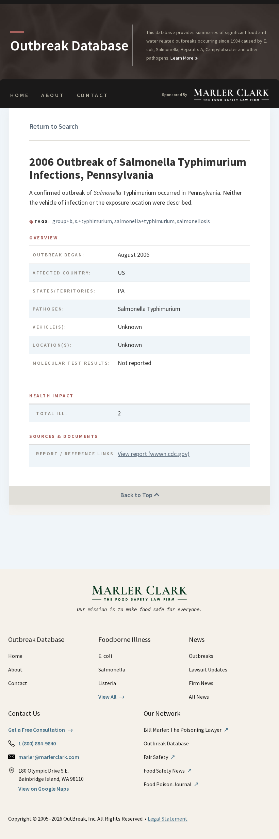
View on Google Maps (43, 788)
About (52, 95)
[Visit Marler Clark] (139, 593)
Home (19, 95)
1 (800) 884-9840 (37, 743)
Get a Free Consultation (40, 729)
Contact (93, 95)
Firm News (201, 683)
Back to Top (137, 495)
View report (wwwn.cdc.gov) (154, 454)
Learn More (181, 58)
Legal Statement (167, 818)
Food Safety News (168, 770)
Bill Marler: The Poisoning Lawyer (186, 729)
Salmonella (111, 669)
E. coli (105, 655)
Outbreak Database (166, 743)
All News (199, 696)
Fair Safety (159, 757)
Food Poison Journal (171, 784)
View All (111, 696)
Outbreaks (201, 655)
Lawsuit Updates (208, 669)
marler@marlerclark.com (48, 757)
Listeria (107, 683)
